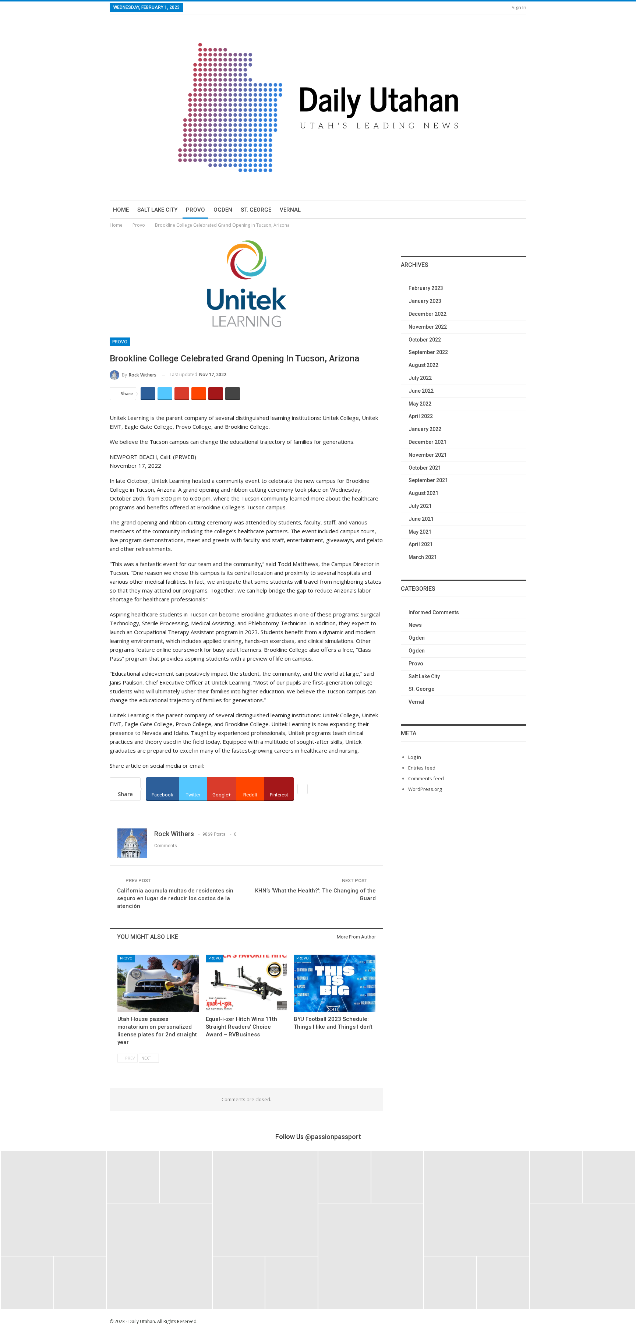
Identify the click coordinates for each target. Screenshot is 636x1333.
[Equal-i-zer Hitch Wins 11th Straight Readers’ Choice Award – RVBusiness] (246, 983)
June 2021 (421, 519)
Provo (195, 209)
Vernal (290, 209)
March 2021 (423, 557)
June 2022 (421, 391)
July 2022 (420, 378)
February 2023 (426, 288)
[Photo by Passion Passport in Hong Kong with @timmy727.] (397, 1177)
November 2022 (428, 327)
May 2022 (420, 404)
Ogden (222, 209)
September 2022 (428, 352)
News (415, 625)
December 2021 (427, 442)
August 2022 (423, 365)
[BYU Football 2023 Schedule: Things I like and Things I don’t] (334, 983)
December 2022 (427, 314)
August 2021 (423, 493)
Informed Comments (434, 612)
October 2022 (425, 340)
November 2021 (428, 455)
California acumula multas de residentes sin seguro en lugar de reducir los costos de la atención (175, 898)
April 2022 (421, 416)
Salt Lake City (157, 209)
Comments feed (426, 778)
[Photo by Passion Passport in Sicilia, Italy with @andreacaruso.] (370, 1255)
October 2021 (425, 468)
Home (121, 209)
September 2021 (428, 480)
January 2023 (425, 301)
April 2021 (421, 544)
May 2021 (420, 532)
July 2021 (420, 506)
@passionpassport (333, 1137)
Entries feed (421, 767)
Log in (414, 757)
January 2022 (425, 429)
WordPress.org (425, 789)
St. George (256, 209)
